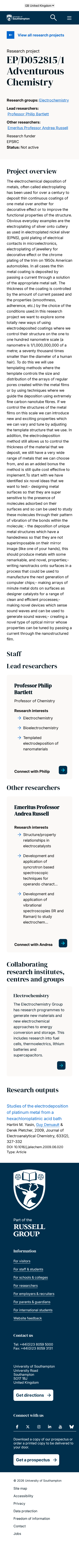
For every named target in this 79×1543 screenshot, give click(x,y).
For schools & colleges (30, 1277)
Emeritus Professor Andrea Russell (38, 128)
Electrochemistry (54, 100)
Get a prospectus (33, 1459)
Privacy (19, 1503)
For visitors (21, 1261)
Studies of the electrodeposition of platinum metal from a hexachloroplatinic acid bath (37, 1112)
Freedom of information (31, 1518)
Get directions (30, 1395)
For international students (32, 1310)
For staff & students (28, 1269)
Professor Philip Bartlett (28, 114)
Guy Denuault (47, 1124)
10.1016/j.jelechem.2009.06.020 (38, 1147)
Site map (20, 1488)
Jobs (17, 1533)
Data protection (25, 1511)
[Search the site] (53, 17)
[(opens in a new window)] (17, 1426)
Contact (19, 1526)
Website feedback (27, 1318)
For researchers (25, 1285)
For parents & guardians (31, 1302)
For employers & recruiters (33, 1294)
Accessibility (23, 1496)
